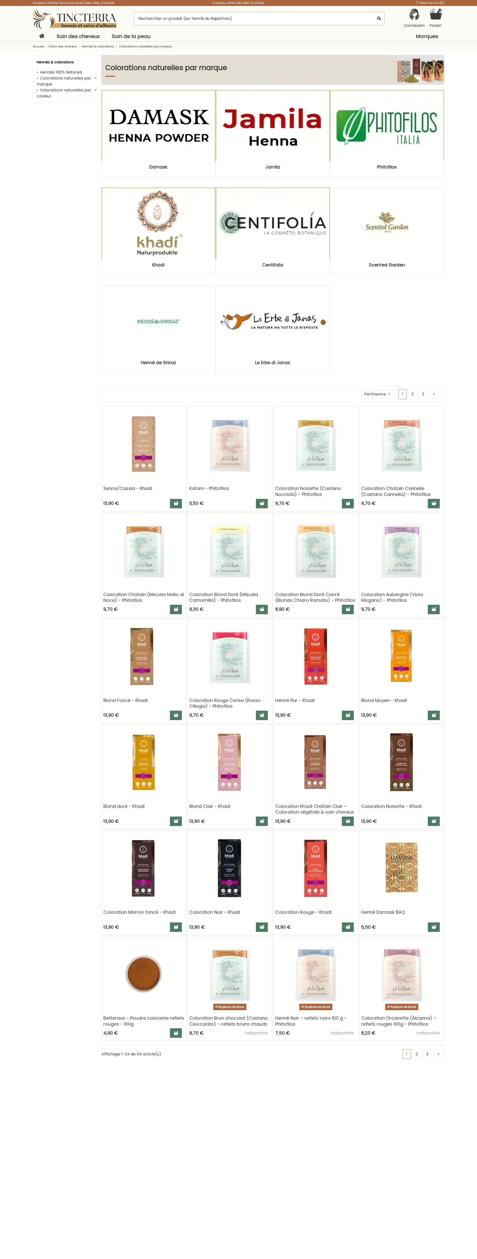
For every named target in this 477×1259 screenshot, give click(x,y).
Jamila (272, 167)
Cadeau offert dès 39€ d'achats (238, 2)
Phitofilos (387, 167)
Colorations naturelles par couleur (64, 93)
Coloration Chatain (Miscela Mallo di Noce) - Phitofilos (143, 597)
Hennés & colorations (55, 62)
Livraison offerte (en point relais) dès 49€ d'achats (74, 2)
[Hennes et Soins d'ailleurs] (75, 18)
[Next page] (434, 394)
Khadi (158, 265)
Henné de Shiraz (158, 363)
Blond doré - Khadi (124, 806)
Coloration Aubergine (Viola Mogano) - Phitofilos (392, 597)
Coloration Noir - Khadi (214, 912)
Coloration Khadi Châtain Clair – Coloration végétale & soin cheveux (314, 809)
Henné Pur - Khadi (295, 700)
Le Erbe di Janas (272, 363)
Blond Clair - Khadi (209, 806)
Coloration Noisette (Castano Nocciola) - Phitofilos (308, 491)
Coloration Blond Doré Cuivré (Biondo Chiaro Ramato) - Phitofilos (315, 597)
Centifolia (272, 265)
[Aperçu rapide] (182, 424)
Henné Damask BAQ (383, 912)
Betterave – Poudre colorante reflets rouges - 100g (143, 1021)
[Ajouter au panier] (176, 503)
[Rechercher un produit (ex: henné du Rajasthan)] (379, 19)
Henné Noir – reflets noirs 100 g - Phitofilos (311, 1021)
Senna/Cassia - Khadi (127, 488)
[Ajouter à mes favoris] (182, 415)
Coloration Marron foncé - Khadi (139, 912)
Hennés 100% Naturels (61, 72)
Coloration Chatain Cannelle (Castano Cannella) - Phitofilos (396, 491)
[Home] (42, 36)
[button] (378, 394)
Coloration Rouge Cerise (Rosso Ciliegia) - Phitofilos (225, 703)
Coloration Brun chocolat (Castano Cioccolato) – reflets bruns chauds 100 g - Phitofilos (228, 1024)
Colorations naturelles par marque (64, 81)
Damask (158, 167)
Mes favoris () (431, 2)
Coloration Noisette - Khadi (391, 806)
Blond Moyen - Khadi (384, 700)
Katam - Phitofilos (209, 488)
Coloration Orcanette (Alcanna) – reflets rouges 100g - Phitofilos (398, 1021)
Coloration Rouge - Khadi (303, 912)
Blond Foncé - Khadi (125, 700)
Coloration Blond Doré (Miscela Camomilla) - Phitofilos (223, 597)
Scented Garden (387, 265)
